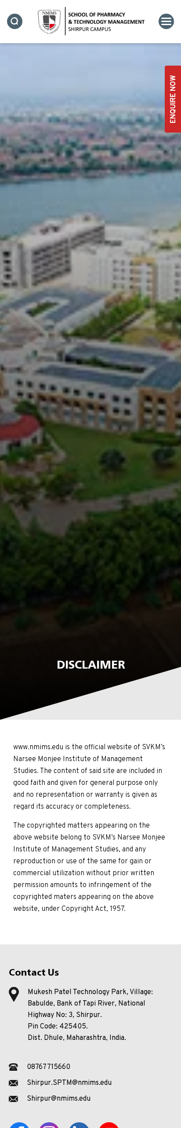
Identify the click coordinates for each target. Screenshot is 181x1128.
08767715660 (48, 1067)
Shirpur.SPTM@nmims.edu (69, 1083)
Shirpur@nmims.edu (58, 1099)
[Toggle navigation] (166, 21)
